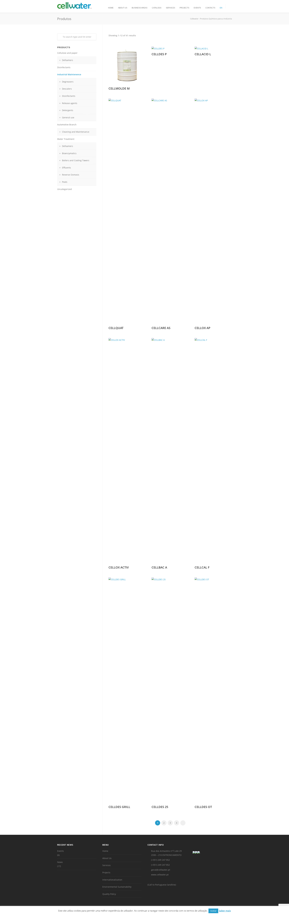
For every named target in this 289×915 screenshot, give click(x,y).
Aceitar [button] (213, 910)
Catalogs (156, 8)
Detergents (67, 110)
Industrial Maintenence (69, 74)
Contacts (210, 8)
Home (110, 8)
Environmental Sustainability (116, 886)
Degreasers (67, 81)
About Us (122, 8)
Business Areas (139, 8)
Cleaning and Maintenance (75, 131)
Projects (184, 8)
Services (170, 8)
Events (197, 8)
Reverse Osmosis (70, 174)
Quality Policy (109, 894)
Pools (64, 181)
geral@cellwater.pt (160, 869)
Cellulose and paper (67, 52)
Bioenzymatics (69, 153)
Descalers (67, 88)
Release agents (69, 103)
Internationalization (112, 879)
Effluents (66, 167)
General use (68, 117)
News (60, 862)
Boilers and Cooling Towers (75, 160)
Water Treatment (65, 139)
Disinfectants (63, 67)
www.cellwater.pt (160, 874)
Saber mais (225, 910)
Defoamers (67, 60)
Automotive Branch (66, 124)
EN (221, 8)
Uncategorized (64, 189)
